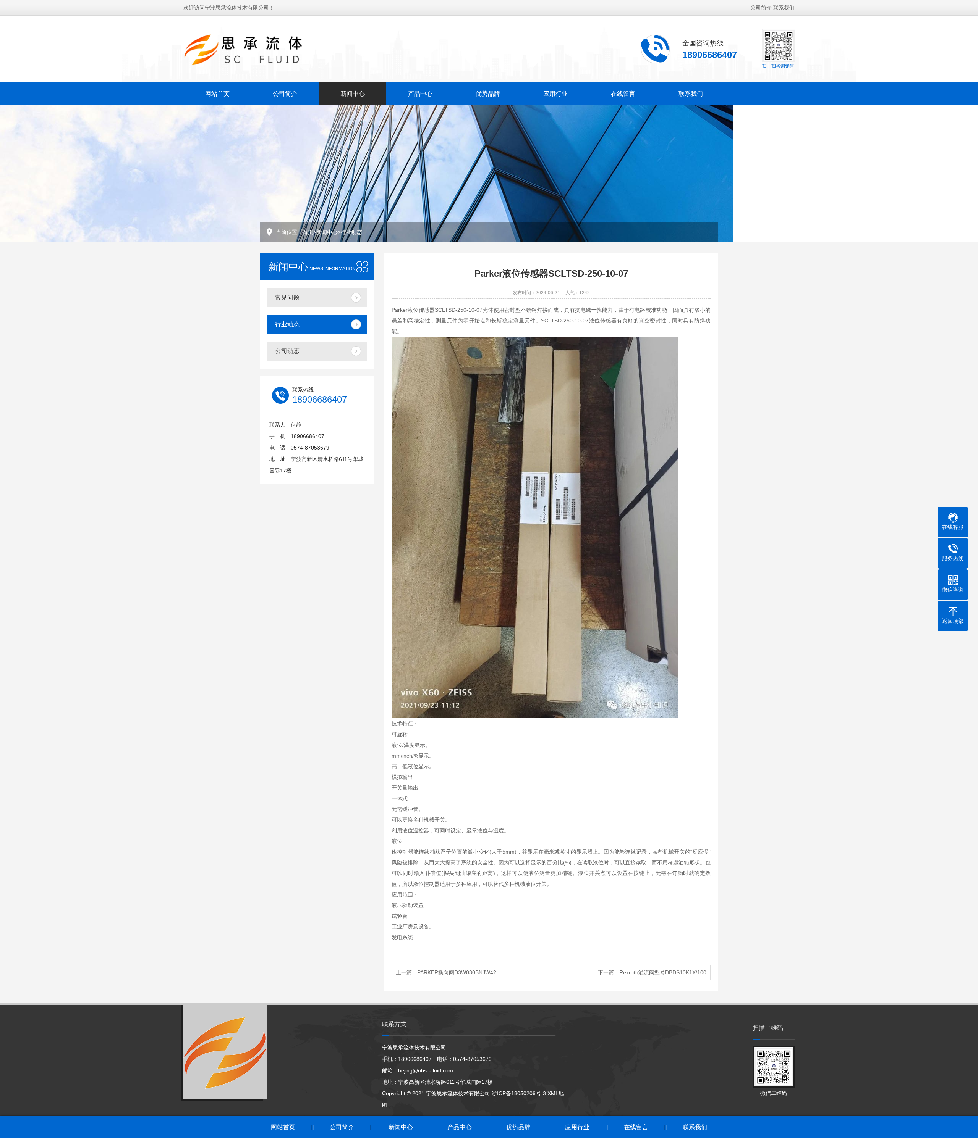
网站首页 (217, 93)
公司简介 (761, 8)
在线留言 (623, 93)
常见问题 (287, 297)
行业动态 (351, 232)
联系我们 (784, 8)
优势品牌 (488, 93)
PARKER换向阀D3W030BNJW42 (456, 972)
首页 (308, 232)
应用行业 (555, 93)
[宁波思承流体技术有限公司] (256, 48)
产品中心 (420, 93)
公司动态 (287, 351)
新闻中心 (352, 93)
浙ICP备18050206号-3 (519, 1093)
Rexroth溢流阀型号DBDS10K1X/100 (662, 972)
